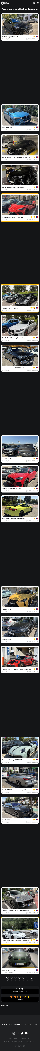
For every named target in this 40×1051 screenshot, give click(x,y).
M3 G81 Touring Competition (16, 338)
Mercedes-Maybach (8, 187)
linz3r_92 (6, 39)
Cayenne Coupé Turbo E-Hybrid (18, 911)
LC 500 (8, 639)
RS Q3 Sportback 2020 (12, 489)
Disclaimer (20, 1046)
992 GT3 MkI (12, 970)
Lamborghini (6, 941)
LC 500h (8, 609)
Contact (18, 1024)
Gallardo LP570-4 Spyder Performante (23, 941)
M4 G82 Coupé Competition (15, 519)
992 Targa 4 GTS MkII (15, 760)
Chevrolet (5, 217)
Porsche (4, 308)
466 (32, 979)
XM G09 (8, 459)
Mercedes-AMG (7, 157)
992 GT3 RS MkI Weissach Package (19, 669)
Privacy (30, 1042)
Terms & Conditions (14, 1042)
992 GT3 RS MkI (13, 308)
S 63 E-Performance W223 (21, 157)
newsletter (31, 1024)
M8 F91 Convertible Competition (17, 790)
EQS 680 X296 (19, 187)
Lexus (4, 609)
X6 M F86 (9, 127)
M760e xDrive (10, 820)
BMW (4, 127)
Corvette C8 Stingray (16, 217)
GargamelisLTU (8, 972)
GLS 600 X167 (19, 368)
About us (7, 1024)
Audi (3, 37)
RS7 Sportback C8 (11, 37)
